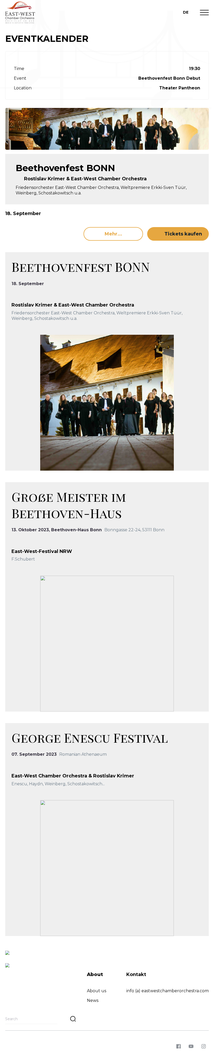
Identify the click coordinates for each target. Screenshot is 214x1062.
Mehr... (113, 234)
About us (96, 990)
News (92, 1000)
